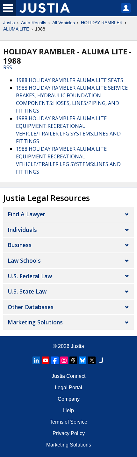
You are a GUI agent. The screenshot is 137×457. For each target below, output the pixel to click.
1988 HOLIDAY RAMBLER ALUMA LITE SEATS (69, 80)
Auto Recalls (33, 22)
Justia (9, 22)
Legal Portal (68, 387)
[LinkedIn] (36, 360)
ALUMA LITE (16, 28)
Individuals (22, 229)
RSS (7, 67)
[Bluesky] (82, 360)
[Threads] (73, 360)
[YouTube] (45, 360)
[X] (92, 360)
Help (68, 410)
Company (69, 399)
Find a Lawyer (26, 214)
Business (20, 245)
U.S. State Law (27, 291)
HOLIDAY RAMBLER (102, 22)
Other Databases (31, 307)
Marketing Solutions (35, 322)
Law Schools (24, 260)
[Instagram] (64, 360)
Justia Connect (68, 376)
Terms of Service (68, 422)
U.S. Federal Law (30, 276)
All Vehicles (63, 22)
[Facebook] (55, 360)
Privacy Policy (69, 433)
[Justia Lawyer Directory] (101, 360)
